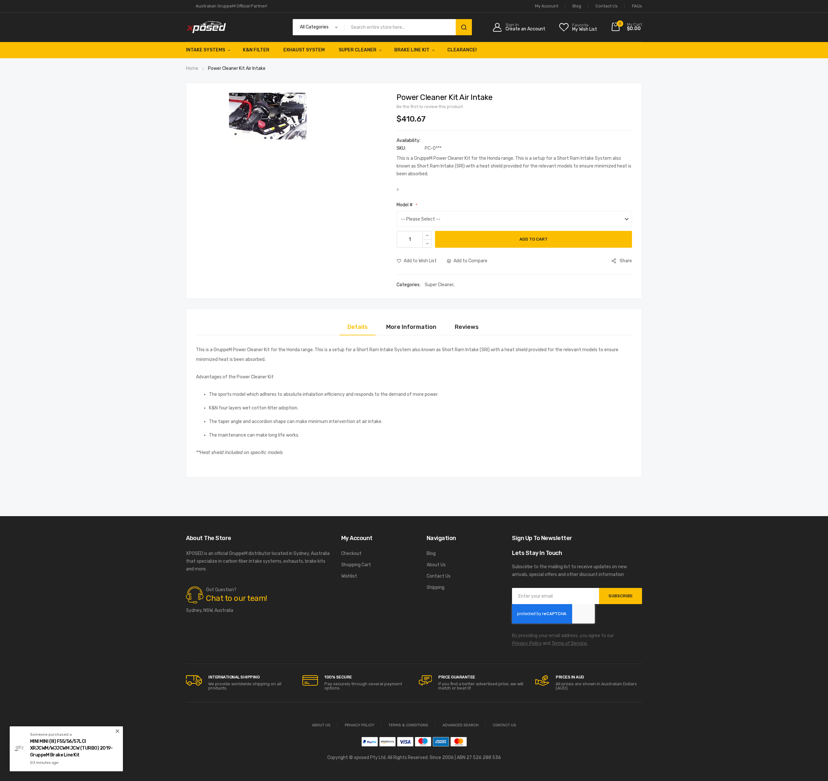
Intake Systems (205, 50)
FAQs (637, 6)
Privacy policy (359, 725)
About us (321, 725)
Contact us (504, 725)
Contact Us (606, 6)
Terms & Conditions (408, 725)
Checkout (351, 553)
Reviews (467, 327)
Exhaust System (304, 50)
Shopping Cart (356, 565)
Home (192, 68)
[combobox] (401, 27)
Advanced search (460, 725)
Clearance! (462, 50)
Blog (576, 6)
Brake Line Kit (412, 50)
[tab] (358, 327)
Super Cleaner (357, 50)
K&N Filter (256, 50)
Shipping (435, 587)
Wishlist (349, 576)
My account (546, 6)
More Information (411, 327)
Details (357, 327)
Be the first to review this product (430, 106)
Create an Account (525, 29)
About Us (436, 565)
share (626, 261)
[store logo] (206, 27)
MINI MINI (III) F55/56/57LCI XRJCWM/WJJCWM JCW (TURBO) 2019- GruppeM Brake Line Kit (71, 748)
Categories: (409, 284)
